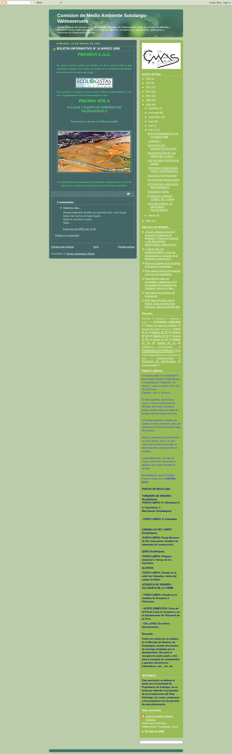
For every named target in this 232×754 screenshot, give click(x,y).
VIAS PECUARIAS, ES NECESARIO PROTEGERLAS (160, 207)
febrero (152, 215)
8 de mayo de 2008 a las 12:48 (79, 229)
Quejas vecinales (149, 365)
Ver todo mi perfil (154, 731)
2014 (149, 79)
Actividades (160, 318)
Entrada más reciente (62, 247)
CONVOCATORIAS (157, 351)
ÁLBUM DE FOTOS (158, 192)
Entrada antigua (126, 247)
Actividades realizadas (167, 321)
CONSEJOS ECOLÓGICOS (157, 347)
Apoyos (166, 329)
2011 (149, 91)
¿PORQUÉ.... (155, 141)
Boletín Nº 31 (166, 343)
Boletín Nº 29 (160, 339)
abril (151, 126)
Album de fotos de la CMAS (161, 325)
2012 (149, 87)
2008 (149, 104)
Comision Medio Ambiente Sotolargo (159, 718)
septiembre (154, 117)
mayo (151, 121)
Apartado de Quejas (151, 329)
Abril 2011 (146, 318)
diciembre (153, 108)
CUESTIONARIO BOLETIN (153, 355)
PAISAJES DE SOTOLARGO (159, 361)
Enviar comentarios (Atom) (81, 254)
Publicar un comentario (67, 235)
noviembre (154, 112)
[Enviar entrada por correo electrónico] (128, 193)
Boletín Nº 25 (160, 332)
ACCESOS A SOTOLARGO (162, 175)
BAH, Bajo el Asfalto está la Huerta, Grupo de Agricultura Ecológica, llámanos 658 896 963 (162, 303)
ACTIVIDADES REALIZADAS (163, 180)
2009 (149, 100)
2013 (149, 83)
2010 (149, 96)
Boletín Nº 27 (161, 336)
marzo (152, 130)
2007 (149, 221)
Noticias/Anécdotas (165, 358)
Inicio (96, 247)
